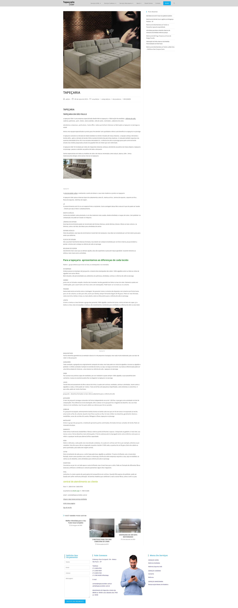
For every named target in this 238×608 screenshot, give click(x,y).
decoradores (117, 99)
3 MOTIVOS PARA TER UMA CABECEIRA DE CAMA (102, 540)
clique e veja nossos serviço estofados (75, 499)
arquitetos (95, 99)
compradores (105, 99)
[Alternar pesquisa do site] (174, 3)
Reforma (151, 577)
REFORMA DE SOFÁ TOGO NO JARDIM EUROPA (159, 16)
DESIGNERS (127, 99)
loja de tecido (67, 507)
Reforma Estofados (154, 563)
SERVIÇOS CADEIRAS (154, 571)
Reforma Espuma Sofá (155, 566)
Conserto (151, 574)
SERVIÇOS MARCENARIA (155, 581)
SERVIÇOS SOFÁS (153, 560)
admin (68, 99)
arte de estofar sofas (70, 193)
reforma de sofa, (131, 118)
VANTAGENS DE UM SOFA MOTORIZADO (128, 536)
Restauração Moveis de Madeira (158, 584)
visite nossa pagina (69, 503)
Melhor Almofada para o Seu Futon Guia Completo (76, 522)
